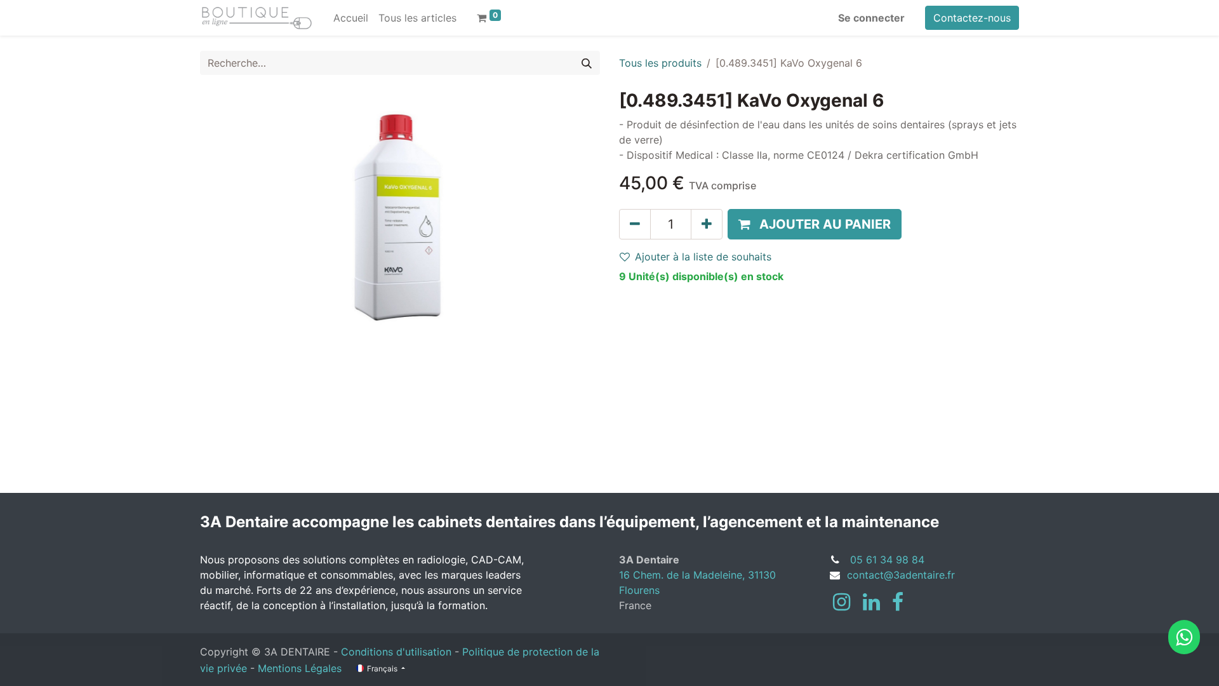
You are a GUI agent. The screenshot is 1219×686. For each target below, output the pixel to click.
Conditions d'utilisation (396, 651)
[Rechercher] (586, 63)
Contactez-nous (972, 17)
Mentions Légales (300, 668)
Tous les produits (660, 63)
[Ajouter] (707, 224)
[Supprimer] (635, 224)
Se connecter (871, 17)
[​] (841, 602)
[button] (815, 224)
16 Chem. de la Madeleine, (683, 574)
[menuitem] (350, 17)
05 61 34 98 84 (887, 559)
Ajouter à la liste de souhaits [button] (703, 256)
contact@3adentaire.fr (901, 574)
